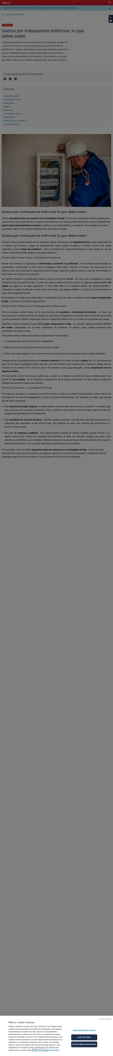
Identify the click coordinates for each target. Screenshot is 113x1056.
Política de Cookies (40, 1050)
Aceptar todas (84, 1037)
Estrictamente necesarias (84, 1044)
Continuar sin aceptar (105, 1019)
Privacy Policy (53, 1050)
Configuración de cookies (84, 1030)
